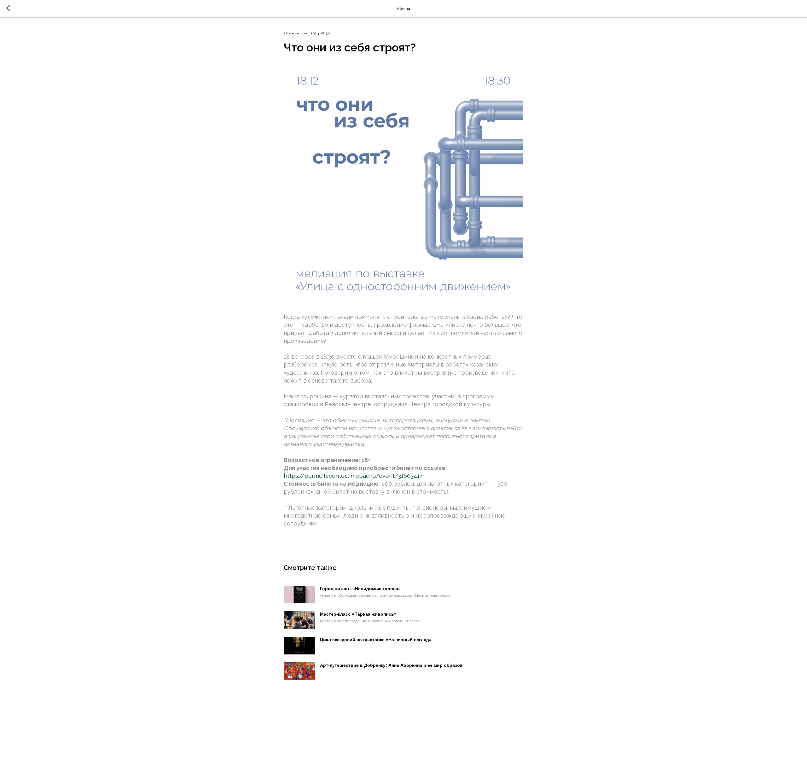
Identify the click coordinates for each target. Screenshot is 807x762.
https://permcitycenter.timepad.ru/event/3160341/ (353, 475)
